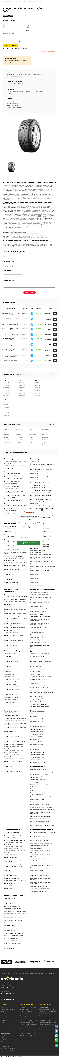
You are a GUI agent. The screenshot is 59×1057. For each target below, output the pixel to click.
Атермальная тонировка (38, 704)
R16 (20, 380)
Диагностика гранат (10, 539)
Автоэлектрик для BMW (38, 779)
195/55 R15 (6, 388)
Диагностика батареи (11, 483)
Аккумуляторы (5, 1020)
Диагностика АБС (9, 468)
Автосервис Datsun (10, 692)
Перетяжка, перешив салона (13, 920)
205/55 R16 (22, 393)
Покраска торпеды (10, 930)
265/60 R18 (6, 412)
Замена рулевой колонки (12, 643)
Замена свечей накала (11, 883)
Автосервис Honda (10, 699)
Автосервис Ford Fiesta (37, 762)
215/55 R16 (21, 382)
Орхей (31, 437)
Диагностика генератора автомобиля (42, 825)
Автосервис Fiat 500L (37, 752)
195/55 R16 (22, 390)
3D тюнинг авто (35, 461)
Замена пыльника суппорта (39, 875)
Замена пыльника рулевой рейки (14, 627)
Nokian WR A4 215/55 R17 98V (11, 334)
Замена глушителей (36, 606)
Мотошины (4, 1011)
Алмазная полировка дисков (39, 679)
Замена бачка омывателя (12, 736)
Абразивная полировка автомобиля (42, 464)
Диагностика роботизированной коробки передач (14, 559)
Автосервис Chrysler (36, 747)
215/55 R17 (37, 382)
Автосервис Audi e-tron (11, 679)
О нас (2, 1037)
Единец (31, 439)
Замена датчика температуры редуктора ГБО (13, 860)
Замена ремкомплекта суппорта (40, 888)
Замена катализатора (37, 630)
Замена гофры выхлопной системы (41, 609)
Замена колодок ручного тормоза (41, 868)
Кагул (30, 442)
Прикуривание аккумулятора (47, 1022)
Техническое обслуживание (16, 651)
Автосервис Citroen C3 (11, 687)
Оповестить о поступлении (48, 51)
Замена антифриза (10, 731)
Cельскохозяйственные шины (9, 1009)
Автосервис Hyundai (10, 702)
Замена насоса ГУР (10, 621)
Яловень (18, 442)
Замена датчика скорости (12, 582)
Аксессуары (4, 1016)
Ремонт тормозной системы (42, 830)
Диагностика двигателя (11, 510)
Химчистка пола (9, 948)
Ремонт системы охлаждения (11, 712)
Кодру (30, 429)
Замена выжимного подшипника (14, 572)
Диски (3, 1022)
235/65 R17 (37, 395)
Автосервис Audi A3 (36, 719)
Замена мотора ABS (36, 870)
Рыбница (31, 445)
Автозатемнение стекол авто (39, 653)
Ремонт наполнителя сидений (13, 933)
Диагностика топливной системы (14, 840)
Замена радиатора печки (12, 769)
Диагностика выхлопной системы (14, 495)
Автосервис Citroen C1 (11, 684)
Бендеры (6, 434)
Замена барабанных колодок (39, 845)
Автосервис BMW (36, 737)
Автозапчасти (8, 656)
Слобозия (31, 432)
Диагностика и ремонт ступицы (40, 554)
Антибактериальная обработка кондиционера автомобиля (40, 686)
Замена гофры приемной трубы (40, 616)
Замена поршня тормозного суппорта (42, 873)
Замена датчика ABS (36, 863)
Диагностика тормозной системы (41, 840)
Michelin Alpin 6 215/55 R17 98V (10, 324)
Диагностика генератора (12, 500)
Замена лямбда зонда (37, 637)
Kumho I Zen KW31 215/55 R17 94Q (11, 344)
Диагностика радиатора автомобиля (15, 720)
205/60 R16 (22, 395)
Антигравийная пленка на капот (40, 493)
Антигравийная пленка (37, 485)
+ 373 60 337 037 (7, 988)
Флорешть (19, 445)
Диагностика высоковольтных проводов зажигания (13, 492)
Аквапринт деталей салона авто (40, 676)
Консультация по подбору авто (48, 1011)
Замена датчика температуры (13, 744)
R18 (4, 399)
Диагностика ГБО (9, 498)
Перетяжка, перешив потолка (13, 918)
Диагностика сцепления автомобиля (16, 562)
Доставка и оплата (6, 1031)
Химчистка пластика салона (12, 946)
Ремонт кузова (36, 459)
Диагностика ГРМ (9, 508)
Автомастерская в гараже (12, 659)
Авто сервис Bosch (10, 653)
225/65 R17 (37, 390)
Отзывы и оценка (14, 251)
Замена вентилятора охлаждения (14, 739)
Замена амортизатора (37, 585)
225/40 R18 (6, 402)
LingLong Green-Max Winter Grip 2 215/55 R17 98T (11, 319)
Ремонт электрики (38, 767)
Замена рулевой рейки (11, 645)
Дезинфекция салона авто (12, 906)
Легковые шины (10, 1)
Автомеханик (5, 1046)
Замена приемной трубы (38, 642)
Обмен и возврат (6, 1033)
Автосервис (7, 664)
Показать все (50, 374)
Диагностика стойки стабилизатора (41, 570)
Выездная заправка (44, 1013)
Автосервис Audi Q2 (10, 682)
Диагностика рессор (36, 564)
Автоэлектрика (35, 782)
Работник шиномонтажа (8, 1048)
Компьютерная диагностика (16, 459)
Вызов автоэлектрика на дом (39, 804)
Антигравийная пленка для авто (40, 490)
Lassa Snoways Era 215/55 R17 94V (10, 339)
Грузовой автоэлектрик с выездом (41, 807)
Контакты (3, 1039)
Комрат (5, 432)
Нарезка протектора (45, 1026)
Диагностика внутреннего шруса (14, 536)
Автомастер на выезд (37, 656)
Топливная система (12, 830)
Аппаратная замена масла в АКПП (15, 526)
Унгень (44, 442)
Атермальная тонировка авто (39, 706)
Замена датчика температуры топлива (16, 864)
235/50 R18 (6, 407)
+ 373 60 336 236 (7, 993)
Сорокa (18, 434)
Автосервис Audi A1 (10, 676)
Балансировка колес (45, 1029)
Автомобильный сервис (11, 661)
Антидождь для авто (36, 696)
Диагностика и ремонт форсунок (14, 835)
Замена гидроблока (10, 574)
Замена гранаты (9, 579)
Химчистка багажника (11, 938)
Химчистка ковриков (10, 940)
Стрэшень (6, 437)
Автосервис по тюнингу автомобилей (42, 659)
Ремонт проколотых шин (46, 1024)
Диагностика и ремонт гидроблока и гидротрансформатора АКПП (15, 546)
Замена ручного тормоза (38, 891)
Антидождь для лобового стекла (40, 699)
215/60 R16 (22, 385)
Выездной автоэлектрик (38, 802)
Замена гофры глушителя (38, 611)
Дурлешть (19, 439)
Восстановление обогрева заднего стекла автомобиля (41, 793)
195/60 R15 (6, 390)
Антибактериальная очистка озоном (15, 718)
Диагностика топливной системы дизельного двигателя (14, 847)
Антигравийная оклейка (38, 480)
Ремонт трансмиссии (13, 523)
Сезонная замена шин (45, 1016)
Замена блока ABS (36, 848)
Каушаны (6, 445)
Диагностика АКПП (10, 476)
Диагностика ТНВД (10, 837)
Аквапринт (33, 467)
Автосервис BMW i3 (36, 739)
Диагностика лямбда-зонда (39, 600)
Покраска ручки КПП (10, 925)
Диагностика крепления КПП (13, 549)
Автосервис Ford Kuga (11, 694)
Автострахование (35, 664)
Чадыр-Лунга (32, 434)
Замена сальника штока (11, 878)
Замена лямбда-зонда (37, 640)
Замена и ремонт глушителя (39, 627)
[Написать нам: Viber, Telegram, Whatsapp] (56, 1045)
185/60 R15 (6, 382)
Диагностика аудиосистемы (13, 481)
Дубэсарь (45, 437)
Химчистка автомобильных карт (14, 935)
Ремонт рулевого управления (11, 590)
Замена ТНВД (8, 886)
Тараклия (45, 439)
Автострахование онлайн (38, 669)
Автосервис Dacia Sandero (12, 689)
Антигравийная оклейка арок (39, 482)
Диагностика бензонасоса (12, 486)
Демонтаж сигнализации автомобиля (42, 809)
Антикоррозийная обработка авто (41, 499)
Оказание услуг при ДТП (46, 1018)
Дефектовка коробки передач (13, 529)
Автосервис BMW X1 (36, 742)
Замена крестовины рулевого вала (15, 613)
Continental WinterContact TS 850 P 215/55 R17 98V (10, 355)
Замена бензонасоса (10, 854)
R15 (4, 380)
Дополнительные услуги (41, 651)
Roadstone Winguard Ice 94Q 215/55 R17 (10, 313)
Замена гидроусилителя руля (13, 607)
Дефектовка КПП (9, 531)
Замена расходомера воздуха (13, 866)
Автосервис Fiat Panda (37, 757)
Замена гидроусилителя (11, 604)
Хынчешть (19, 432)
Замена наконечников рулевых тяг (15, 616)
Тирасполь (6, 442)
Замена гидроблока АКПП (12, 577)
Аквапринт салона (9, 898)
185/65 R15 (6, 385)
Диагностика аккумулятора (12, 473)
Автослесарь (4, 1044)
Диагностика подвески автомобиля (41, 561)
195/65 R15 (6, 393)
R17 (36, 380)
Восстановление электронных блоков (42, 797)
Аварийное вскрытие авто (38, 769)
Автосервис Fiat (35, 749)
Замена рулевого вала (11, 632)
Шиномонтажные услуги (46, 1031)
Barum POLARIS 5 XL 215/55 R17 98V (10, 329)
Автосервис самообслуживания (40, 661)
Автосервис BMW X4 (37, 744)
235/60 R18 (6, 410)
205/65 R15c (6, 395)
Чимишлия (19, 437)
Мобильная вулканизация (46, 1009)
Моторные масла (6, 1018)
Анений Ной (45, 429)
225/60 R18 (6, 404)
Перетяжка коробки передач (13, 908)
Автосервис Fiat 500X (37, 754)
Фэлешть (19, 429)
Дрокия (44, 434)
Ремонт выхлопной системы (42, 589)
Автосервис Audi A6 (36, 721)
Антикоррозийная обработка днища (42, 506)
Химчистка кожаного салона (13, 943)
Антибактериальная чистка (39, 690)
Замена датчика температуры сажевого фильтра (39, 623)
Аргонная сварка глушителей (39, 594)
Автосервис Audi (9, 674)
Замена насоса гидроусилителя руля (15, 618)
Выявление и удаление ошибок (14, 465)
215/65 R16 (22, 388)
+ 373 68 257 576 (7, 999)
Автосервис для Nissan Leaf (39, 774)
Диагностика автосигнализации (14, 471)
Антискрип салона (10, 901)
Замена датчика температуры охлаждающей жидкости (13, 751)
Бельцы (44, 432)
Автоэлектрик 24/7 (36, 777)
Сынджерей (6, 439)
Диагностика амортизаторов (13, 478)
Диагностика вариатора (11, 488)
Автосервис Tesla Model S (12, 715)
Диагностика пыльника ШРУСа (14, 556)
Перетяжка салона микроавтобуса (15, 911)
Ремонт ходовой (24, 1013)
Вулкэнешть (45, 445)
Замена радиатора (9, 764)
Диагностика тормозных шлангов (41, 843)
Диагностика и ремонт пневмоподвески (37, 551)
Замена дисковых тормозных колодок (42, 865)
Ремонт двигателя (38, 711)
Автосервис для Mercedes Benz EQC (41, 772)
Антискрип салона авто (37, 701)
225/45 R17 (37, 385)
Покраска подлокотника (11, 923)
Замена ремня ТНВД (10, 873)
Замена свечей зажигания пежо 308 (15, 880)
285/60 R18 (6, 415)
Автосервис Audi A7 (36, 724)
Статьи (3, 1035)
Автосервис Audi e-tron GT (38, 726)
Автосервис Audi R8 (36, 731)
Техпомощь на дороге (45, 1020)
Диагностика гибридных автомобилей (16, 503)
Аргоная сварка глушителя (39, 592)
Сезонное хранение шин (46, 1007)
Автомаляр (4, 1042)
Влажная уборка (9, 903)
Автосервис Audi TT (36, 734)
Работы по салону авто (13, 896)
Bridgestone (18, 1)
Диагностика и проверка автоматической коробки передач (15, 542)
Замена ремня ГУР (10, 630)
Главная (3, 1)
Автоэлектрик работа (7, 1050)
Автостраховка (35, 671)
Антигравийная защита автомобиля (42, 469)
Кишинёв (6, 429)
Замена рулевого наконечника (13, 635)
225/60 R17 (37, 388)
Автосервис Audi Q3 (36, 729)
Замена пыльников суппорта (39, 886)
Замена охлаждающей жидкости (14, 759)
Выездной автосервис (37, 799)
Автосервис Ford (35, 760)
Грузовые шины (5, 1013)
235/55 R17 (37, 393)
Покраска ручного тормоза (12, 928)
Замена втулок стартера (11, 569)
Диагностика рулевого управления (15, 599)
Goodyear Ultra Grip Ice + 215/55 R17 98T (10, 361)
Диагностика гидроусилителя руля (15, 505)
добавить (29, 292)
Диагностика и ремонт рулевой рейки (16, 596)
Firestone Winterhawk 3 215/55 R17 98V (10, 350)
